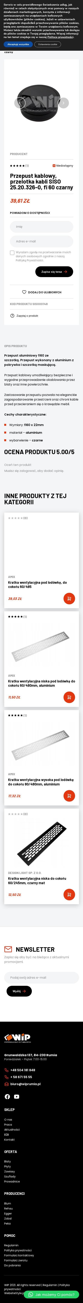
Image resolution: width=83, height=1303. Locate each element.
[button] (19, 103)
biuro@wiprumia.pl (25, 1084)
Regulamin (50, 1285)
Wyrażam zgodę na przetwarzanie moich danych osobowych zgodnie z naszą (43, 256)
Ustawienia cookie (47, 44)
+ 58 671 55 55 (21, 1077)
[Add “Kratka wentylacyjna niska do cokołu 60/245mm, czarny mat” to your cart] (69, 894)
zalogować (27, 471)
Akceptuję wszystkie (18, 44)
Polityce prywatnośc (60, 37)
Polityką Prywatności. (30, 260)
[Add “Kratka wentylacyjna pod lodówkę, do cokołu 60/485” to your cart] (69, 598)
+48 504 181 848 (22, 1070)
